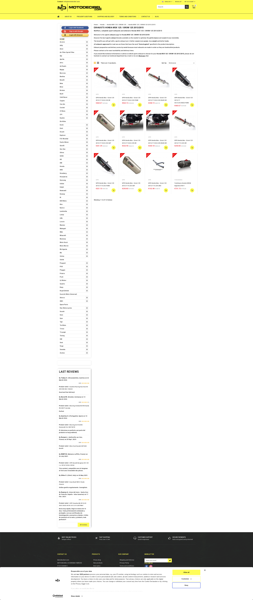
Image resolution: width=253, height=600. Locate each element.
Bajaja (62, 69)
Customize (185, 579)
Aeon (61, 49)
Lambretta (63, 211)
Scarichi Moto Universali (68, 294)
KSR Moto (63, 201)
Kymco (62, 208)
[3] (85, 383)
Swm (61, 315)
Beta (61, 83)
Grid (95, 63)
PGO (61, 266)
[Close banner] (205, 570)
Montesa (63, 239)
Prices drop (97, 560)
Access (62, 42)
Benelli (62, 80)
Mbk (61, 232)
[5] (88, 383)
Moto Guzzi (64, 242)
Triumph (63, 332)
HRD (61, 170)
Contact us (62, 554)
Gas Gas (63, 149)
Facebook (146, 566)
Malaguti (63, 228)
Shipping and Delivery (105, 16)
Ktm (61, 204)
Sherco (62, 297)
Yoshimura (178, 180)
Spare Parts (64, 304)
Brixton (62, 90)
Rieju (61, 287)
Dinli (61, 128)
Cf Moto (62, 111)
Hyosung (63, 180)
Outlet (62, 259)
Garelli (62, 145)
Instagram (151, 566)
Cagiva (62, 100)
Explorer (63, 135)
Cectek (62, 107)
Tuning (62, 335)
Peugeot (63, 263)
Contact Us (145, 16)
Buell (61, 94)
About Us (68, 16)
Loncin (62, 221)
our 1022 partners (83, 574)
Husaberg (63, 173)
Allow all (186, 572)
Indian (62, 183)
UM (61, 339)
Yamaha (62, 349)
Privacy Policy (124, 563)
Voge (61, 346)
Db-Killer (63, 121)
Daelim (62, 118)
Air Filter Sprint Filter (67, 52)
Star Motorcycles (66, 308)
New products (97, 563)
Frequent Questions (84, 16)
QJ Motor (63, 280)
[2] (84, 383)
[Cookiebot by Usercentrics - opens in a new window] (58, 596)
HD (61, 159)
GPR (97, 94)
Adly (61, 45)
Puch (61, 277)
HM (61, 163)
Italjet (62, 187)
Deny (186, 585)
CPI (61, 114)
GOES (62, 156)
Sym (61, 318)
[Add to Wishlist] (114, 75)
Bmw (61, 87)
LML (61, 218)
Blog (157, 16)
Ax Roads (63, 66)
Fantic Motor (64, 142)
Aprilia (62, 59)
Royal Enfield (64, 291)
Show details (75, 596)
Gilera (62, 152)
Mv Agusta (63, 249)
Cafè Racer (63, 97)
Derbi (62, 125)
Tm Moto (63, 325)
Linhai (62, 214)
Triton (62, 329)
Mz (61, 253)
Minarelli (63, 235)
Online (62, 256)
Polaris (62, 273)
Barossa (63, 73)
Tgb (61, 322)
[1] (82, 383)
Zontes (62, 353)
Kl (60, 197)
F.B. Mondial (64, 138)
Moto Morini (64, 246)
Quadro (62, 284)
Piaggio (62, 270)
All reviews (83, 525)
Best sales (96, 566)
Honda (62, 166)
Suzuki (62, 311)
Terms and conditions (127, 16)
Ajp (61, 56)
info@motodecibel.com (72, 1)
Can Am (62, 104)
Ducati (62, 132)
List (98, 63)
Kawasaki (63, 190)
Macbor (62, 225)
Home (59, 17)
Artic (61, 62)
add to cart (113, 105)
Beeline (62, 76)
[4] (87, 383)
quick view (114, 71)
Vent (61, 342)
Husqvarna (63, 176)
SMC (61, 301)
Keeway (62, 194)
